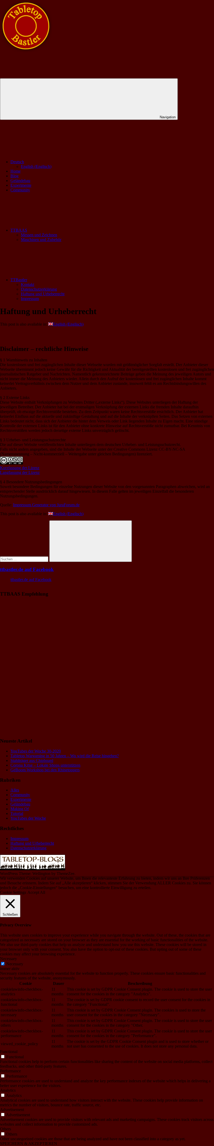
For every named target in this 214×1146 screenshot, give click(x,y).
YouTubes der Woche (28, 818)
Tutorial (16, 813)
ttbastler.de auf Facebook (27, 569)
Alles (14, 790)
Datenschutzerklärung (39, 289)
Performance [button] (10, 1071)
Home (15, 171)
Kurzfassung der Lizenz (19, 468)
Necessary (14, 964)
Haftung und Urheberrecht (42, 294)
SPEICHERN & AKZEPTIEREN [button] (28, 1143)
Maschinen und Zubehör (41, 239)
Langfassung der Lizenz (20, 472)
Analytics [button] (8, 1090)
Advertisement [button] (12, 1109)
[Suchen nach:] (24, 559)
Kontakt (27, 284)
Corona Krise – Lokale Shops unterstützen (45, 765)
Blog (14, 176)
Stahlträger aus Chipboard (31, 760)
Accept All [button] (36, 892)
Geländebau (20, 180)
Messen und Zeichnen (39, 235)
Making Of (19, 809)
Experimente (20, 185)
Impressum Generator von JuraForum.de (46, 505)
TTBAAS (18, 230)
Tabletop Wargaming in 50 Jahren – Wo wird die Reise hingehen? (64, 756)
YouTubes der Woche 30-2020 (35, 751)
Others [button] (5, 1129)
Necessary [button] (8, 958)
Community (20, 190)
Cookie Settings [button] (13, 892)
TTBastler (18, 280)
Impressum (30, 298)
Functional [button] (8, 1051)
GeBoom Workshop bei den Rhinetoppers (45, 770)
